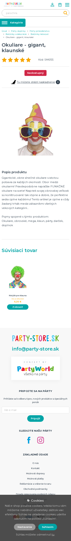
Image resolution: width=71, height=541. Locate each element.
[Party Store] (14, 4)
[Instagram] (40, 440)
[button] (53, 4)
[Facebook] (28, 440)
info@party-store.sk (35, 349)
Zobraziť (17, 307)
